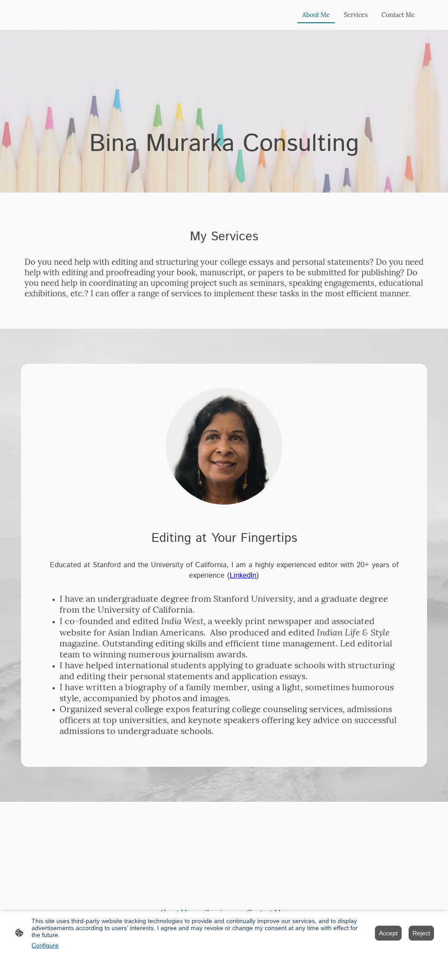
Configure (45, 945)
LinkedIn (243, 575)
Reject (421, 933)
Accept (388, 933)
